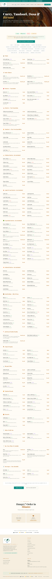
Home (13, 4)
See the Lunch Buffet (31, 487)
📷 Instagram (22, 576)
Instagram (15, 532)
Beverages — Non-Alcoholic (36, 52)
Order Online (47, 4)
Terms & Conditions (46, 576)
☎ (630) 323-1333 (40, 4)
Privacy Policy (40, 576)
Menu (15, 4)
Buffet (18, 4)
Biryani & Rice (29, 50)
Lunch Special (23, 4)
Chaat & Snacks (22, 50)
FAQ (28, 554)
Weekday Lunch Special (31, 544)
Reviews (29, 551)
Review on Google (28, 532)
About (35, 4)
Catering (32, 4)
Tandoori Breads (36, 50)
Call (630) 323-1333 (6, 562)
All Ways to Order (6, 563)
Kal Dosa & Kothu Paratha (12, 50)
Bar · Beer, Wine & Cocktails (24, 52)
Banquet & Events (30, 546)
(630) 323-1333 (30, 564)
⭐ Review (31, 576)
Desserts (43, 50)
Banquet (28, 4)
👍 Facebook (27, 576)
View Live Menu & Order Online (26, 41)
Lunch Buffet (30, 543)
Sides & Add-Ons (14, 52)
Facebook (21, 532)
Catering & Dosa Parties (31, 548)
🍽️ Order (35, 576)
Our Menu (29, 541)
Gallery (29, 549)
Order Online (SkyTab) (6, 560)
